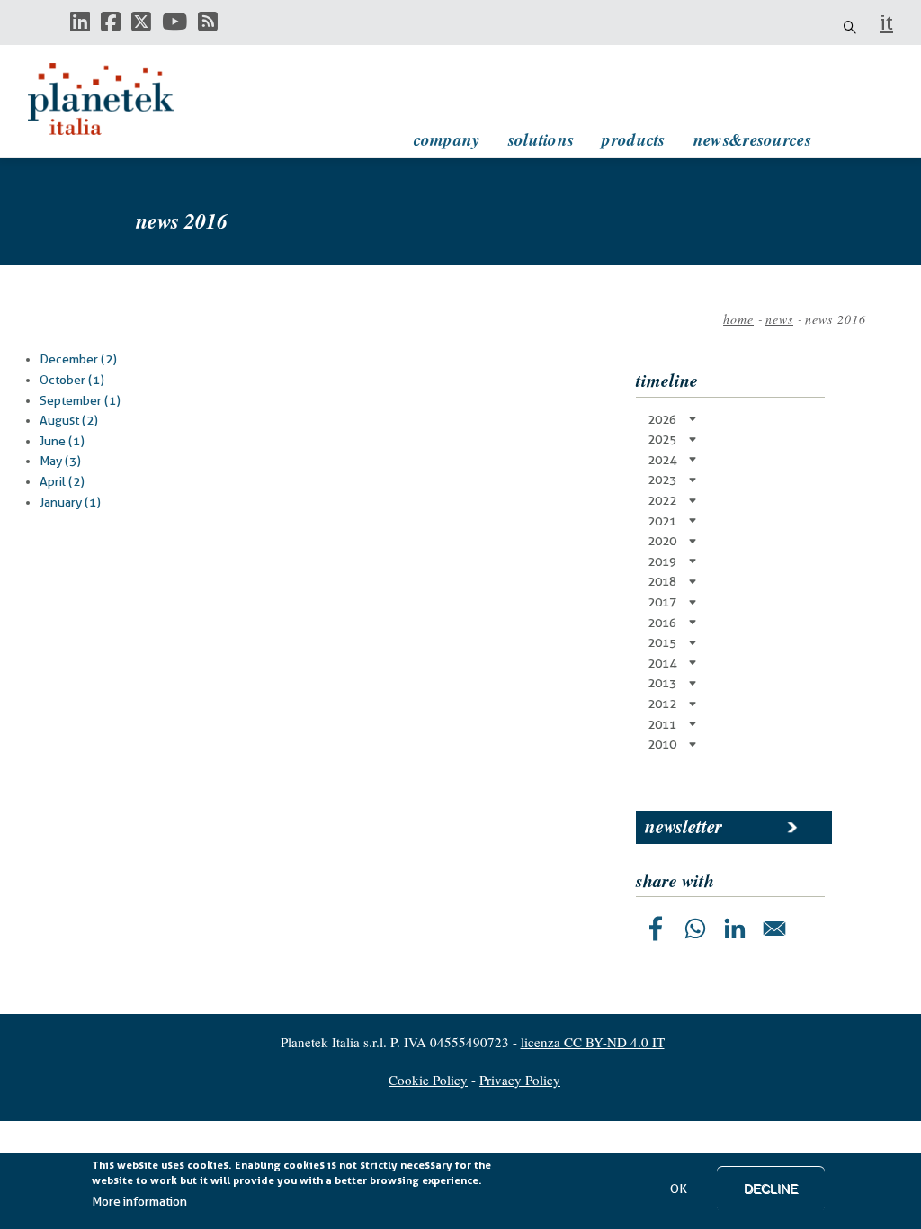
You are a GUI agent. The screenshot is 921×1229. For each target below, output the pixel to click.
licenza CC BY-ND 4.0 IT (593, 1042)
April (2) (62, 481)
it (886, 22)
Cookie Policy (428, 1080)
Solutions (541, 139)
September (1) (80, 400)
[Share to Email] (774, 928)
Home (738, 318)
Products (633, 139)
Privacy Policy (519, 1080)
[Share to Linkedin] (735, 928)
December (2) (78, 359)
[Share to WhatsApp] (695, 928)
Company (447, 139)
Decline (771, 1188)
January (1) (70, 502)
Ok (678, 1188)
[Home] (118, 99)
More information (139, 1201)
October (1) (72, 379)
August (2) (69, 420)
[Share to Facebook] (656, 928)
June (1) (62, 441)
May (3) (60, 460)
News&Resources (752, 139)
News (779, 318)
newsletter (683, 825)
